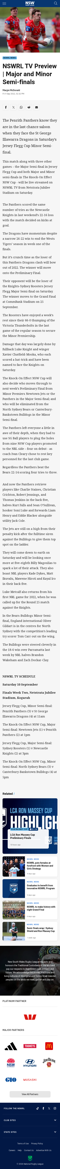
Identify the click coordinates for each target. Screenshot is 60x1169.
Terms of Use (23, 1143)
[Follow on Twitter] (49, 1108)
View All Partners (30, 1094)
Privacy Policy (37, 1143)
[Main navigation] (4, 3)
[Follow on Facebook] (43, 1108)
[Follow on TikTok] (37, 1108)
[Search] (55, 3)
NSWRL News (10, 58)
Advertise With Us (43, 1150)
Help (20, 1150)
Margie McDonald (11, 90)
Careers (12, 1150)
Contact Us (29, 1150)
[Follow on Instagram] (55, 1108)
